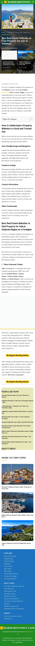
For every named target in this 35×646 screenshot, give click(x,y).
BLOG (30, 631)
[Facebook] (8, 77)
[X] (12, 77)
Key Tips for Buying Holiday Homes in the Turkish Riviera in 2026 (8, 63)
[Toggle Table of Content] (30, 119)
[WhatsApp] (19, 77)
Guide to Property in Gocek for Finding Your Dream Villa (25, 63)
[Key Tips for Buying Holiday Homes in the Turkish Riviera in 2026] (9, 55)
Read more (6, 67)
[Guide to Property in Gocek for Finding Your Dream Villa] (25, 55)
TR (17, 634)
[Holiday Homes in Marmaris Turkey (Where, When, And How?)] (17, 502)
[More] (23, 77)
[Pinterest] (16, 77)
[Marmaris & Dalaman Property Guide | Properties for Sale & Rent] (17, 474)
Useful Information (14, 32)
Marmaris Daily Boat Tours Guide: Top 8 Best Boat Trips (17, 422)
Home (4, 32)
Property (27, 32)
